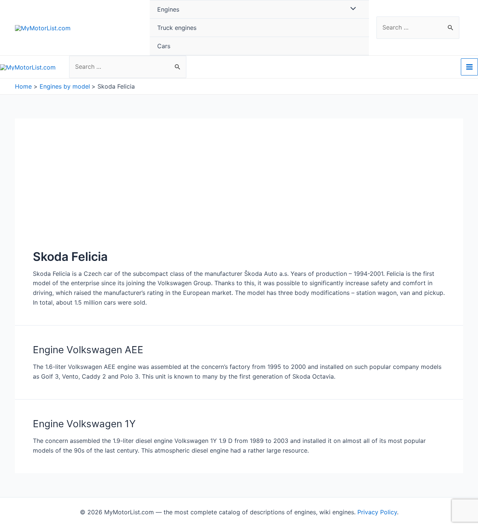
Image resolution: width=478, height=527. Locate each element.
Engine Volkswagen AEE (88, 349)
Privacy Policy (377, 512)
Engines (168, 9)
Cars (163, 46)
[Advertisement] (239, 192)
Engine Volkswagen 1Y (84, 423)
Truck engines (176, 27)
